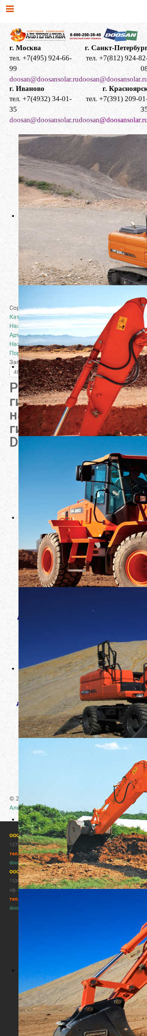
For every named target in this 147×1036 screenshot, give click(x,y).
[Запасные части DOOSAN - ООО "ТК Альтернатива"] (73, 35)
